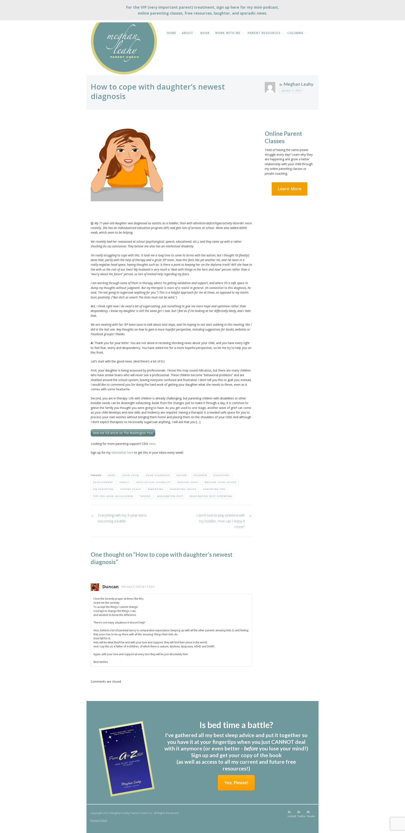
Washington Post (170, 496)
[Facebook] (311, 814)
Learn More (289, 189)
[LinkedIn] (292, 814)
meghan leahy (187, 482)
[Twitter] (301, 814)
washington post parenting (211, 496)
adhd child (130, 475)
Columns (295, 33)
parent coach (130, 489)
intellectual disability (153, 482)
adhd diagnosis (158, 475)
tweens (145, 496)
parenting (155, 489)
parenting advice (183, 489)
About (187, 33)
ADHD (112, 475)
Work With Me (227, 33)
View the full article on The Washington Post (123, 433)
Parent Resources (264, 33)
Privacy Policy (98, 820)
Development (103, 482)
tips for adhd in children (113, 496)
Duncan (110, 586)
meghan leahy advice (221, 482)
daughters (222, 475)
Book (205, 33)
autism (182, 475)
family (124, 482)
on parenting (103, 489)
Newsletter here (122, 453)
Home (171, 33)
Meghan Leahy (298, 84)
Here (152, 444)
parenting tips (214, 489)
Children (200, 475)
